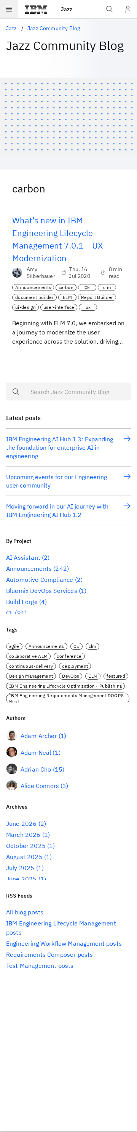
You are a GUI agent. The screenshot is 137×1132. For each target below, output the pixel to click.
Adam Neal (36, 752)
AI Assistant (23, 557)
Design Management (31, 676)
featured (116, 676)
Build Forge (22, 602)
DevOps (70, 676)
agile (14, 646)
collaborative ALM (28, 656)
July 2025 (20, 868)
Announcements (33, 287)
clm (107, 287)
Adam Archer (39, 736)
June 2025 (21, 879)
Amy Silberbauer (41, 272)
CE (87, 287)
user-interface (58, 307)
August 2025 (24, 857)
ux (88, 307)
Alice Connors (40, 786)
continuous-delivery (31, 666)
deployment (75, 666)
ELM (67, 297)
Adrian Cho (36, 769)
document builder (34, 297)
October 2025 (26, 845)
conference (69, 656)
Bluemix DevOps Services (41, 590)
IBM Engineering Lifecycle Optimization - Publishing (65, 686)
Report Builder (97, 297)
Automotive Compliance (39, 579)
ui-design (25, 307)
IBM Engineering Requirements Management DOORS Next (66, 698)
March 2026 (23, 834)
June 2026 (21, 823)
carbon (66, 287)
